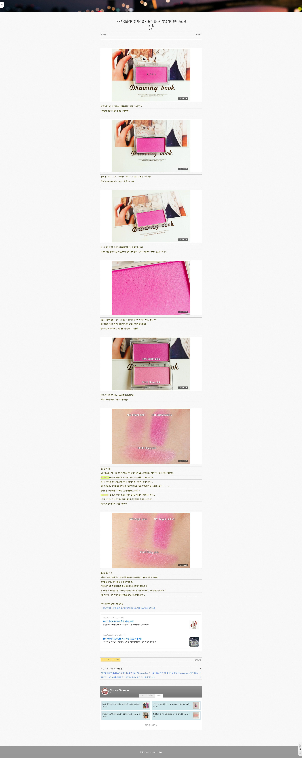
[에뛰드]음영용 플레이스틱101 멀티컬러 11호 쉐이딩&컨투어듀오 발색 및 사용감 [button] (126, 705)
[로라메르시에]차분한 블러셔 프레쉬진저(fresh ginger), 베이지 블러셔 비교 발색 (177, 673)
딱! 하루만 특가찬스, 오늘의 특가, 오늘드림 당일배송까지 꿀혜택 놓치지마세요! (129, 641)
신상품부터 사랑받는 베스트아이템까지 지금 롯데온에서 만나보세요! (126, 624)
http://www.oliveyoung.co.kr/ (112, 635)
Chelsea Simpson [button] (151, 6)
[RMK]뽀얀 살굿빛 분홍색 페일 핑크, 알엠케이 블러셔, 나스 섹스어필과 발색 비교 (128, 677)
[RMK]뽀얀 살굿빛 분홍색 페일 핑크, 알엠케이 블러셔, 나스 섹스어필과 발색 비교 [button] (176, 715)
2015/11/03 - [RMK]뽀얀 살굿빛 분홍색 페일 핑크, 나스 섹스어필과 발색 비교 (129, 608)
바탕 (107, 668)
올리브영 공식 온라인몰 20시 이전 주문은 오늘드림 (122, 638)
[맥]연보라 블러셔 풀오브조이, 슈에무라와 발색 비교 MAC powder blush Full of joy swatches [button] (176, 705)
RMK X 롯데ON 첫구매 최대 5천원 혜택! (118, 621)
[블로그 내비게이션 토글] (2, 5)
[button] (300, 746)
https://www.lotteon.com (111, 618)
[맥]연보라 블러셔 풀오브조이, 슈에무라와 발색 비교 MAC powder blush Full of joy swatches (126, 673)
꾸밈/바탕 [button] (103, 34)
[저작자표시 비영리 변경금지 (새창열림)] (198, 660)
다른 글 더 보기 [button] (150, 725)
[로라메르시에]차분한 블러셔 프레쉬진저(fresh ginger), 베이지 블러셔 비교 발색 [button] (126, 715)
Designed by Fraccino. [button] (153, 752)
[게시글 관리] (108, 659)
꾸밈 (102, 668)
